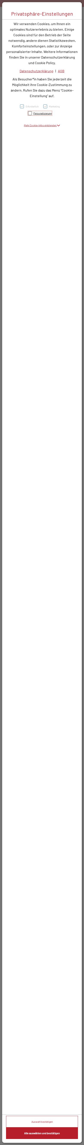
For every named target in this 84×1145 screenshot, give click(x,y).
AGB (61, 71)
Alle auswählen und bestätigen (42, 1133)
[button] (42, 125)
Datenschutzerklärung (36, 71)
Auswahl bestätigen (42, 1121)
